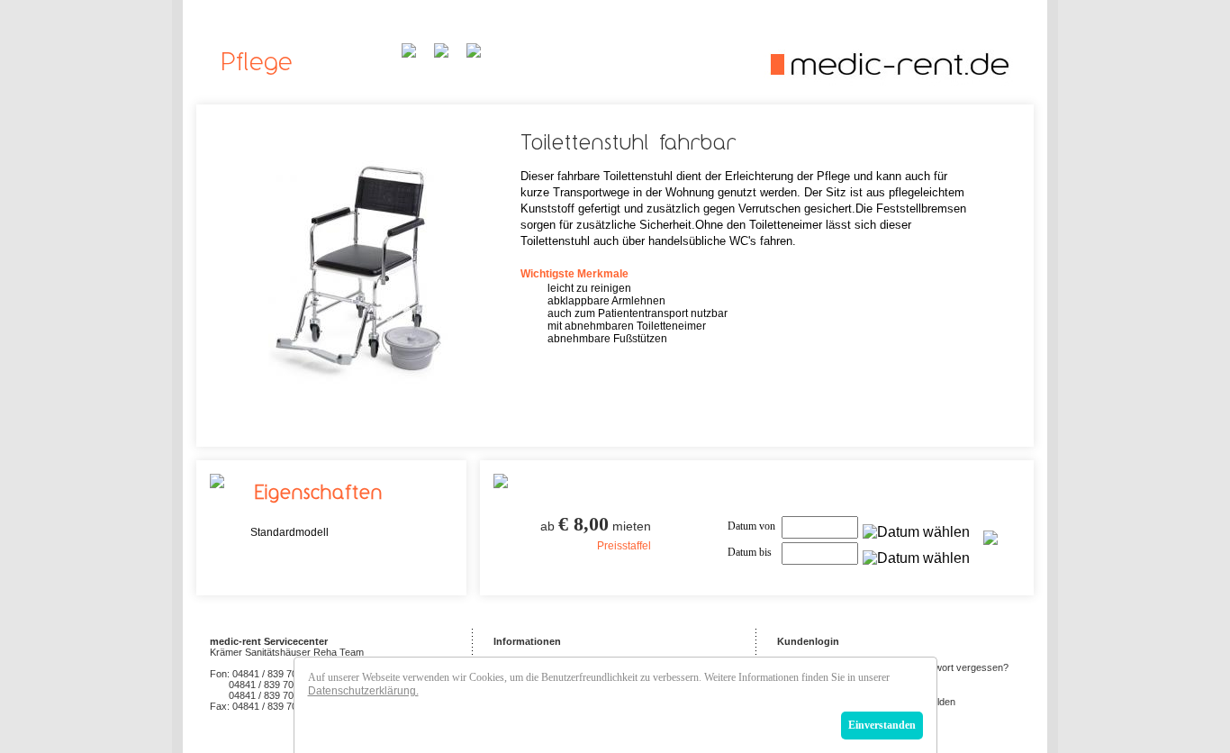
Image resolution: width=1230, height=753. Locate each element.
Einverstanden (882, 725)
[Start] (888, 81)
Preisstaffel (624, 546)
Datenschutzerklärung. (363, 691)
